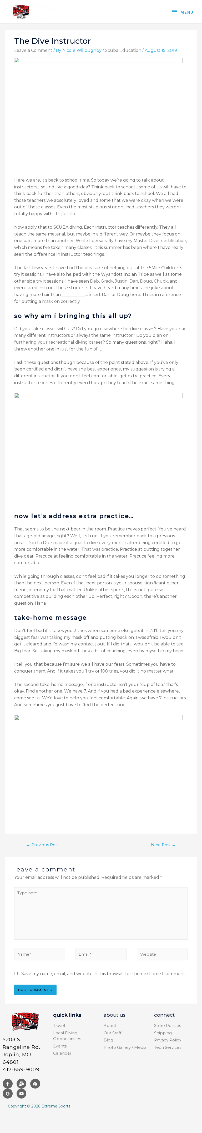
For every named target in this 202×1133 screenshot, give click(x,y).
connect (164, 1015)
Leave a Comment (33, 50)
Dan (133, 281)
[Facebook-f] (8, 1084)
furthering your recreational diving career (58, 342)
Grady (107, 281)
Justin (121, 281)
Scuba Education (123, 50)
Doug (146, 281)
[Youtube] (22, 1094)
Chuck (161, 281)
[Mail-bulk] (22, 1084)
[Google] (8, 1094)
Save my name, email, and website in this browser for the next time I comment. (103, 973)
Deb (94, 281)
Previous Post (42, 844)
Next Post (163, 844)
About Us (114, 1015)
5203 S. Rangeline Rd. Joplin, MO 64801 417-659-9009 (21, 1054)
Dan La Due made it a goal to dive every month (76, 542)
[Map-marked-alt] (35, 1084)
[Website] (162, 955)
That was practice (99, 549)
